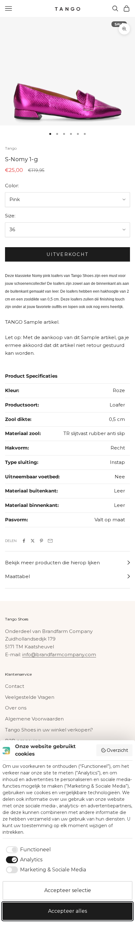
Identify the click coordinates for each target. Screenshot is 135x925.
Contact (14, 686)
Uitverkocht (67, 254)
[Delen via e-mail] (50, 540)
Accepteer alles (67, 911)
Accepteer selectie (67, 890)
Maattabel (17, 576)
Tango (11, 148)
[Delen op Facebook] (23, 540)
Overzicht (117, 750)
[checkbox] (27, 849)
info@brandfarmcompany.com (59, 654)
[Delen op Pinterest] (41, 540)
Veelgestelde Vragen (29, 697)
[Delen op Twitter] (32, 540)
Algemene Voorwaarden (34, 719)
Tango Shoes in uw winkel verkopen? (49, 730)
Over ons (15, 708)
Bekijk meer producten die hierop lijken (52, 563)
